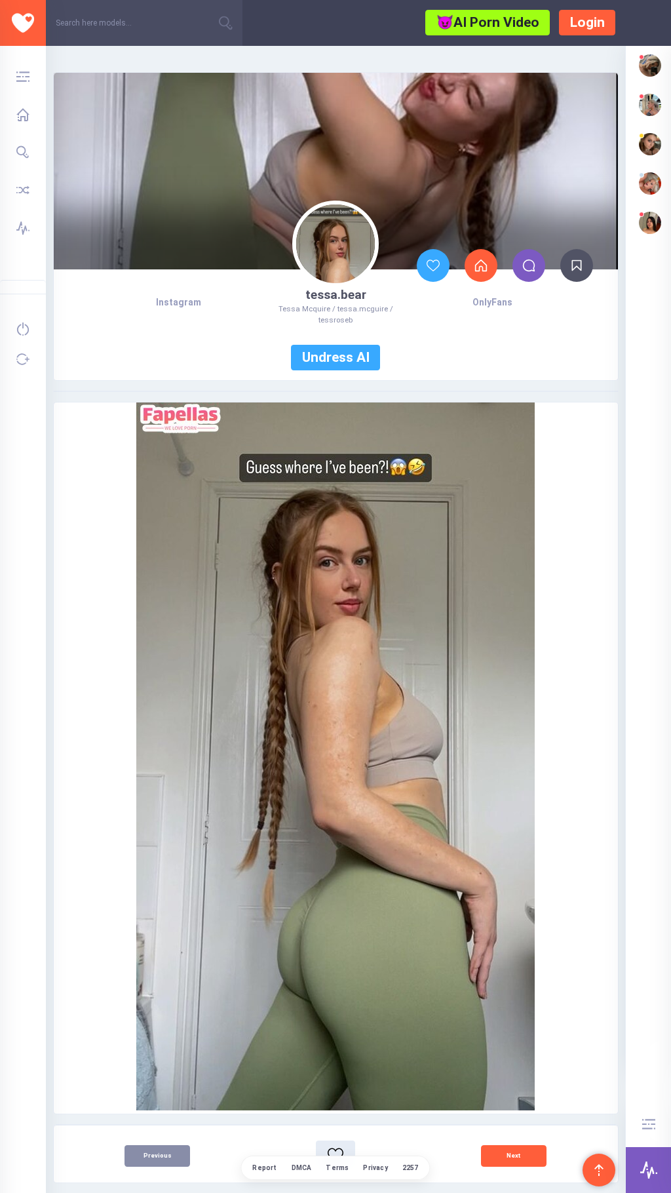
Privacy (375, 1167)
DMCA (302, 1167)
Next (513, 1155)
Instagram (178, 302)
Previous (158, 1155)
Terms (337, 1167)
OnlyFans (492, 302)
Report (264, 1167)
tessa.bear (335, 294)
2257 (410, 1167)
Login (587, 22)
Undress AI (336, 357)
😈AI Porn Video (487, 22)
